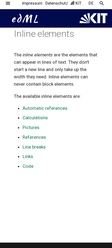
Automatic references (45, 108)
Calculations (35, 117)
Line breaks (34, 147)
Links (28, 156)
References (34, 137)
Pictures (31, 127)
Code (28, 166)
